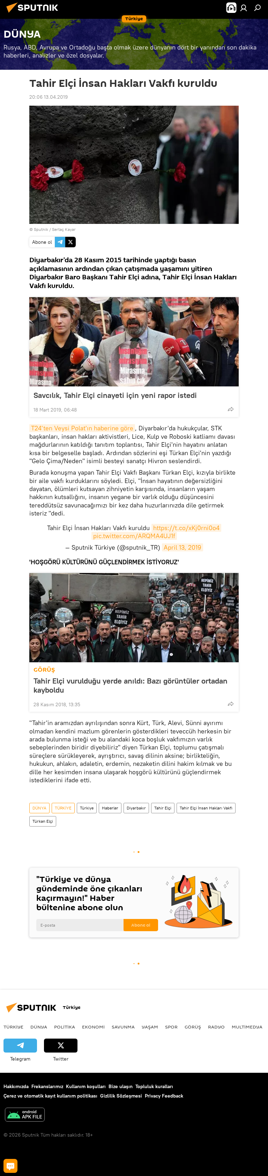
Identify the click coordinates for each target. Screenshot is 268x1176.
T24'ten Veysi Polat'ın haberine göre (82, 428)
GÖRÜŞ (44, 669)
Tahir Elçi (162, 808)
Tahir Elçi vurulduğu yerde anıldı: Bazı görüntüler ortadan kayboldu (131, 685)
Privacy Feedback (164, 1096)
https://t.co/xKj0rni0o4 (186, 528)
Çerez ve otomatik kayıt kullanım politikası (50, 1096)
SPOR (171, 1027)
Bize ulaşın (121, 1086)
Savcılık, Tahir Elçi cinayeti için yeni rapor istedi (115, 395)
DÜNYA (39, 808)
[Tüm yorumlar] (10, 1166)
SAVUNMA (123, 1027)
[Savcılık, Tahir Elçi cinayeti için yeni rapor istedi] (134, 341)
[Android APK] (25, 1115)
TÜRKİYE (63, 808)
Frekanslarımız (47, 1086)
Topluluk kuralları (154, 1086)
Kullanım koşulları (86, 1086)
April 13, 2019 (182, 547)
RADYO (216, 1027)
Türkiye (87, 808)
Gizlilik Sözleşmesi (121, 1096)
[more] (231, 409)
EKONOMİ (93, 1027)
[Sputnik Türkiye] (34, 13)
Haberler (110, 808)
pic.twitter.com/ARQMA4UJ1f (134, 536)
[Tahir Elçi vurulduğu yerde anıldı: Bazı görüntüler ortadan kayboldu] (134, 617)
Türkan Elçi (42, 821)
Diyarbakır (136, 808)
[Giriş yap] (244, 8)
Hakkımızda (16, 1086)
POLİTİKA (64, 1027)
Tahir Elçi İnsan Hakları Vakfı (206, 808)
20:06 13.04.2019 (48, 97)
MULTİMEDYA (247, 1027)
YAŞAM (150, 1027)
